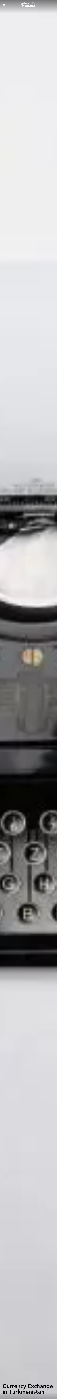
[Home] (28, 4)
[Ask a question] (53, 4)
